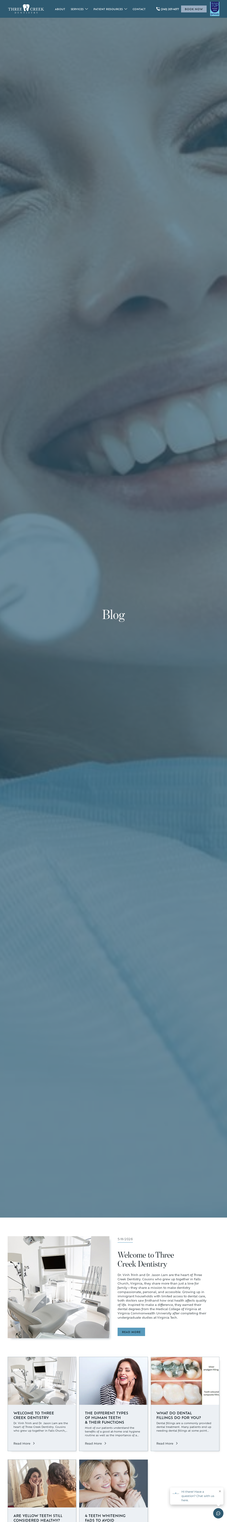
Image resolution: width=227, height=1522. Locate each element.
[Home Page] (26, 9)
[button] (79, 9)
